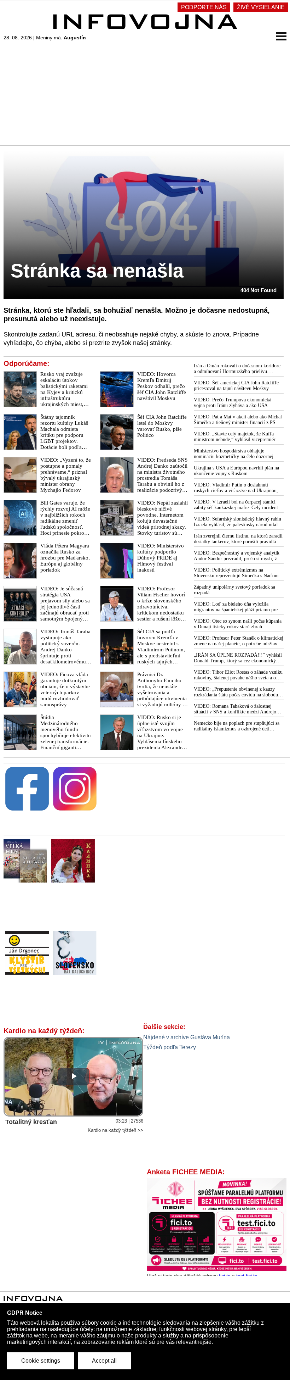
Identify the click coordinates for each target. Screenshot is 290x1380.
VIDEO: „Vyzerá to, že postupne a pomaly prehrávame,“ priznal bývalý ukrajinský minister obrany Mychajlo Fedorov (65, 475)
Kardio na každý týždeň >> (115, 1130)
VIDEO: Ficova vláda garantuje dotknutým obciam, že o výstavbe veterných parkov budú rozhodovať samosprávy (65, 689)
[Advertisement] (145, 94)
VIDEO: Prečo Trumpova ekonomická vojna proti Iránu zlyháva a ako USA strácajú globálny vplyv (232, 402)
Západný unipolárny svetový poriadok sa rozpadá (234, 589)
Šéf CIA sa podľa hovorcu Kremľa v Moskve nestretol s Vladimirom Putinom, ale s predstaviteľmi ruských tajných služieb (161, 649)
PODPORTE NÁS (204, 7)
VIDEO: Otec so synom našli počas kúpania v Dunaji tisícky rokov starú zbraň (238, 623)
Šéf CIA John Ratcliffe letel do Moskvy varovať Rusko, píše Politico (162, 426)
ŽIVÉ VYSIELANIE (261, 7)
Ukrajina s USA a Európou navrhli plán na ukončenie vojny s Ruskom (236, 470)
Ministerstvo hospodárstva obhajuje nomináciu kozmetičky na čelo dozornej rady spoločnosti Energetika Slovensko (233, 454)
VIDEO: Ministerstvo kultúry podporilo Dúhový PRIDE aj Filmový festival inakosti (160, 558)
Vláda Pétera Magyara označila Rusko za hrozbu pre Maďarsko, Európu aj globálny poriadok (65, 558)
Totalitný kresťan (31, 1121)
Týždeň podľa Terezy (169, 1047)
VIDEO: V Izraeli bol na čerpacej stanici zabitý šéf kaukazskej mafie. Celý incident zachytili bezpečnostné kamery (236, 505)
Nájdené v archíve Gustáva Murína (186, 1037)
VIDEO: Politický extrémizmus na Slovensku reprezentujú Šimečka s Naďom (236, 572)
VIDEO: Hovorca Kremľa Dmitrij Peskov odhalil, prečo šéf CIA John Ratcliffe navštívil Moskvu (161, 386)
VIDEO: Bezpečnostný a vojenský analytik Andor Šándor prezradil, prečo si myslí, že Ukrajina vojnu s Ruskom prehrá (236, 556)
